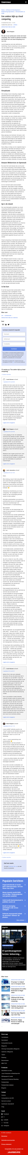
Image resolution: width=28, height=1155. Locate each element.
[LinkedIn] (6, 324)
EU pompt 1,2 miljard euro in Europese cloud (18, 983)
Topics (3, 1054)
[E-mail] (3, 324)
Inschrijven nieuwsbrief (7, 1104)
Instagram (6, 1125)
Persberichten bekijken (7, 1085)
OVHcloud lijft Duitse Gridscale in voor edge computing (17, 999)
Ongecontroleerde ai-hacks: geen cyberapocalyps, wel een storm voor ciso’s (13, 886)
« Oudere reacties (6, 374)
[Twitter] (8, 324)
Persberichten (5, 1082)
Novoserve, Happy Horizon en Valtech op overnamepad (17, 1021)
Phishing (3, 1057)
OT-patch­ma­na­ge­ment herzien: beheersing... (11, 952)
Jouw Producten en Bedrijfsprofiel (10, 1073)
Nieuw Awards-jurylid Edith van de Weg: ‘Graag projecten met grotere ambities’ (12, 894)
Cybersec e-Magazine (7, 1051)
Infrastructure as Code (8, 27)
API (2, 315)
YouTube (6, 1122)
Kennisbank (4, 1040)
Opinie (15, 24)
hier (13, 362)
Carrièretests (4, 1037)
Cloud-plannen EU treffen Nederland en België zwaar (18, 990)
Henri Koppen (10, 31)
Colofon (3, 1095)
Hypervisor (8, 315)
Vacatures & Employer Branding (10, 1079)
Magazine (4, 1046)
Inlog (2, 1106)
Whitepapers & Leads (7, 1076)
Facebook (6, 1114)
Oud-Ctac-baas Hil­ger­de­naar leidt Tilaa (18, 1014)
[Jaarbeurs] (14, 1152)
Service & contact (6, 1101)
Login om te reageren (9, 422)
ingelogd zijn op (13, 866)
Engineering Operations (7, 11)
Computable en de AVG (7, 1098)
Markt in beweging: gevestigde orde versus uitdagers (10, 907)
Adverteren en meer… (7, 1070)
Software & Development (13, 10)
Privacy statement (6, 1144)
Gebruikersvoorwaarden (8, 1140)
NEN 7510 (4, 1063)
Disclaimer (4, 1136)
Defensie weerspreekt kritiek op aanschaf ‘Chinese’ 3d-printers (12, 915)
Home (3, 10)
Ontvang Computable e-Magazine (10, 1049)
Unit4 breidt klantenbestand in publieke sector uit (13, 901)
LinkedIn (6, 1120)
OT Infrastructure (7, 947)
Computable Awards (6, 1043)
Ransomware (4, 1060)
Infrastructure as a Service (9, 317)
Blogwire (3, 1088)
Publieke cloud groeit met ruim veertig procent (18, 1007)
